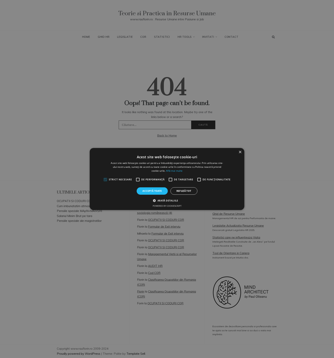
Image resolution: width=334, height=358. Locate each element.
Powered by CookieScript (167, 205)
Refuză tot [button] (183, 191)
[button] (167, 200)
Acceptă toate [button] (152, 191)
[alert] (167, 179)
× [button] (240, 152)
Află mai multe (174, 170)
